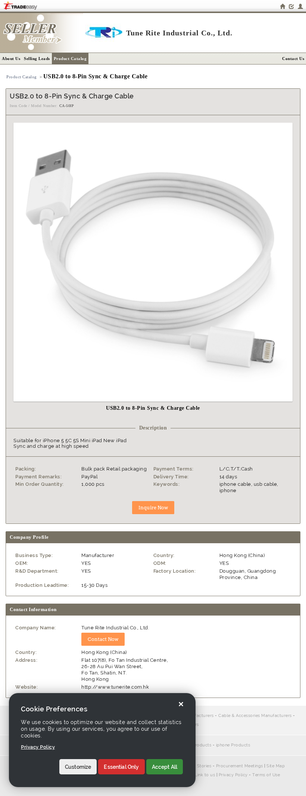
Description (153, 428)
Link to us (205, 775)
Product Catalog (70, 58)
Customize (78, 767)
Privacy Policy (233, 775)
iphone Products (233, 745)
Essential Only (121, 767)
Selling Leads (37, 58)
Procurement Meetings (239, 766)
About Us (11, 58)
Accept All (165, 767)
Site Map (275, 766)
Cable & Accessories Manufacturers (255, 715)
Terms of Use (266, 775)
